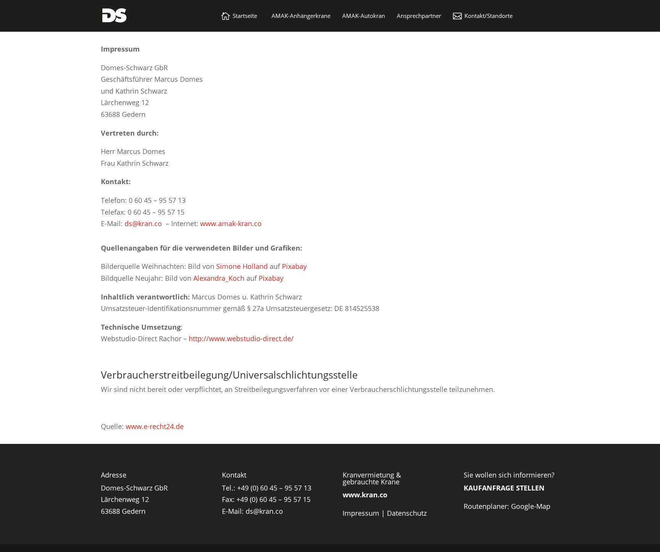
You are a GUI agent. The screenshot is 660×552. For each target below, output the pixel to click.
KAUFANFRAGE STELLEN (504, 487)
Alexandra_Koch (218, 278)
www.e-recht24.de (155, 426)
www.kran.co (365, 494)
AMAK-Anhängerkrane (301, 16)
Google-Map (530, 506)
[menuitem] (239, 16)
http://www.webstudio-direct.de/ (241, 338)
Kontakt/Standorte (488, 16)
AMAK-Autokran (363, 16)
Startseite (245, 16)
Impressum (361, 513)
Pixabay (294, 266)
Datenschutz (407, 513)
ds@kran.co (143, 223)
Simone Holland (242, 266)
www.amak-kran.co (231, 223)
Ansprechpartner (419, 16)
